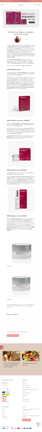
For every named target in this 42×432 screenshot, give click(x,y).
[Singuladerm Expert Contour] (21, 104)
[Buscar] (37, 4)
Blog (23, 397)
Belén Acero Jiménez (25, 39)
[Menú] (40, 422)
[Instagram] (4, 388)
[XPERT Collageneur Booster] (21, 154)
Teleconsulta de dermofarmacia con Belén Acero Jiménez (30, 390)
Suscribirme (26, 419)
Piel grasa (3, 412)
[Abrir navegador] (2, 4)
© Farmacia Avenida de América (7, 426)
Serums (3, 414)
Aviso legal (24, 395)
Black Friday (4, 409)
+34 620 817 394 (5, 386)
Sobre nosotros (24, 384)
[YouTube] (7, 388)
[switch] (38, 425)
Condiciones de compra (26, 392)
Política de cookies (25, 394)
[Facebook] (2, 388)
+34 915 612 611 (4, 384)
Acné (3, 410)
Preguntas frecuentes (25, 387)
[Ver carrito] (39, 4)
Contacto (23, 382)
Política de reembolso (25, 401)
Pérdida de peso (4, 418)
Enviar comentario (12, 335)
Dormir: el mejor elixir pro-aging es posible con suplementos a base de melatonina (11, 365)
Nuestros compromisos (26, 385)
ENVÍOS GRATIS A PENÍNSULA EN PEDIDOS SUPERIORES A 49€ (21, 1)
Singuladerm (23, 304)
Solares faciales (4, 416)
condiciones (32, 415)
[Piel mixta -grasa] (21, 284)
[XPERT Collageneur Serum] (21, 200)
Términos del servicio (25, 399)
